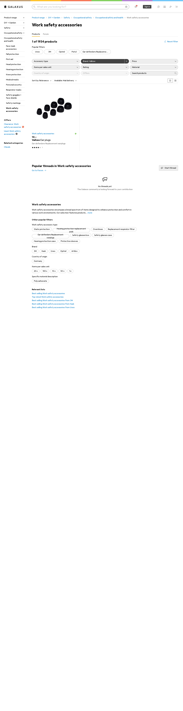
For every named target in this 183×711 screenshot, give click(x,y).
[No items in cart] (177, 7)
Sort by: (35, 80)
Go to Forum (37, 170)
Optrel (62, 52)
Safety (7, 28)
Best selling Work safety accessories (48, 293)
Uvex (37, 52)
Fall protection (12, 54)
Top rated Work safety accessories (47, 297)
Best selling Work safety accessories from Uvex (53, 307)
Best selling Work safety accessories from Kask (53, 304)
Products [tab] (36, 34)
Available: (58, 80)
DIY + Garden (10, 23)
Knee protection (13, 74)
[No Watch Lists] (171, 7)
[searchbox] (151, 73)
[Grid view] (170, 81)
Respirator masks (13, 90)
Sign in (147, 6)
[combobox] (45, 80)
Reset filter (172, 42)
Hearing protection (14, 69)
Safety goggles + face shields (13, 96)
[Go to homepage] (13, 7)
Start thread (170, 168)
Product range (10, 17)
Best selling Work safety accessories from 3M (52, 300)
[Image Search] (126, 6)
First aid (9, 59)
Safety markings (13, 103)
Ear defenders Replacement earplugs (97, 52)
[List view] (175, 81)
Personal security (14, 85)
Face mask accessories (11, 47)
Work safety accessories (12, 109)
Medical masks (12, 79)
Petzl (74, 52)
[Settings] (136, 7)
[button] (76, 134)
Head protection (13, 64)
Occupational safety (13, 33)
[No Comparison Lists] (165, 7)
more (90, 213)
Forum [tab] (46, 34)
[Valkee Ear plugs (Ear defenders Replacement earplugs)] (54, 120)
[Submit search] (34, 6)
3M (49, 52)
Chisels (7, 147)
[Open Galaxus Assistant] (159, 7)
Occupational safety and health (13, 39)
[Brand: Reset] (126, 61)
